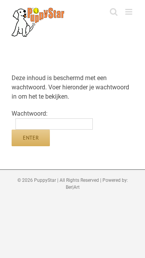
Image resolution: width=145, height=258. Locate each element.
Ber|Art (73, 187)
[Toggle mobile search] (114, 12)
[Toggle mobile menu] (129, 12)
